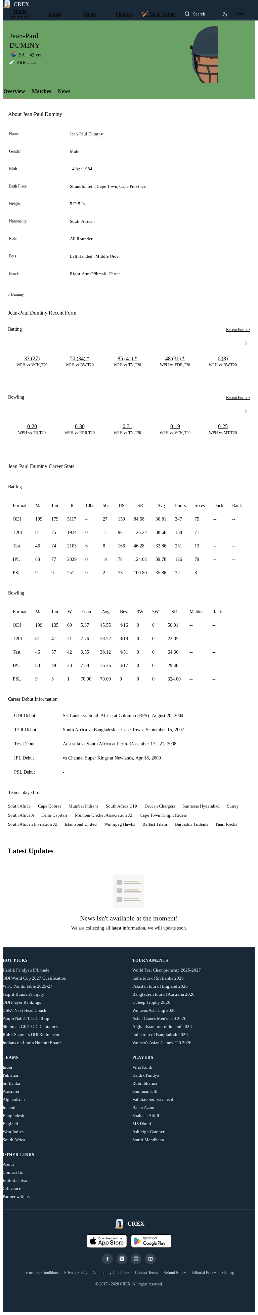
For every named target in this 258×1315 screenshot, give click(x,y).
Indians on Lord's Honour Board (32, 1042)
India (7, 1067)
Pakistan (10, 1075)
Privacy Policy (75, 1272)
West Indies (13, 1131)
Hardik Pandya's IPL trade (26, 970)
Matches (41, 91)
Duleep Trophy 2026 (151, 1002)
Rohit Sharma (144, 1083)
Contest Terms (146, 1272)
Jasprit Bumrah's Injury (23, 994)
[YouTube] (150, 1259)
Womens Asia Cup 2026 (154, 1010)
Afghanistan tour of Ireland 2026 (162, 1026)
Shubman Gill (145, 1091)
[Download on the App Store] (107, 1241)
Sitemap (227, 1272)
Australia (11, 1091)
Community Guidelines (111, 1272)
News (64, 91)
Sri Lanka (11, 1083)
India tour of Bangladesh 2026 (160, 1034)
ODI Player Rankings (22, 1002)
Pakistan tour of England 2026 (160, 986)
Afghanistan (14, 1099)
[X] (122, 1259)
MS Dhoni (141, 1123)
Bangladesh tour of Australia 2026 (163, 994)
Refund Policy (174, 1272)
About (8, 1164)
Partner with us (16, 1196)
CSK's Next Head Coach (24, 1010)
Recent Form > (238, 329)
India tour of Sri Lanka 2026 (158, 978)
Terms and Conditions (41, 1272)
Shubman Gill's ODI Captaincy (30, 1026)
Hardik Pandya (145, 1075)
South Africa (14, 1139)
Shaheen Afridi (145, 1115)
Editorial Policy (203, 1272)
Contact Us (13, 1172)
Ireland (9, 1107)
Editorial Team (16, 1180)
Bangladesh (13, 1115)
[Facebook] (107, 1259)
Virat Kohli (142, 1067)
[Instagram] (136, 1259)
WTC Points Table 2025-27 (27, 986)
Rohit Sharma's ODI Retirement (31, 1034)
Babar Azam (143, 1107)
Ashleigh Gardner (148, 1131)
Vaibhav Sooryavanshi (152, 1099)
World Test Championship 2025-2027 (166, 970)
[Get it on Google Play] (151, 1241)
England (10, 1123)
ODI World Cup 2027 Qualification (35, 978)
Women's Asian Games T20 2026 (161, 1042)
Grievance (12, 1188)
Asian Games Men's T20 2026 (159, 1018)
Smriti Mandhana (148, 1139)
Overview (14, 91)
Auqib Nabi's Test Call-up (26, 1018)
